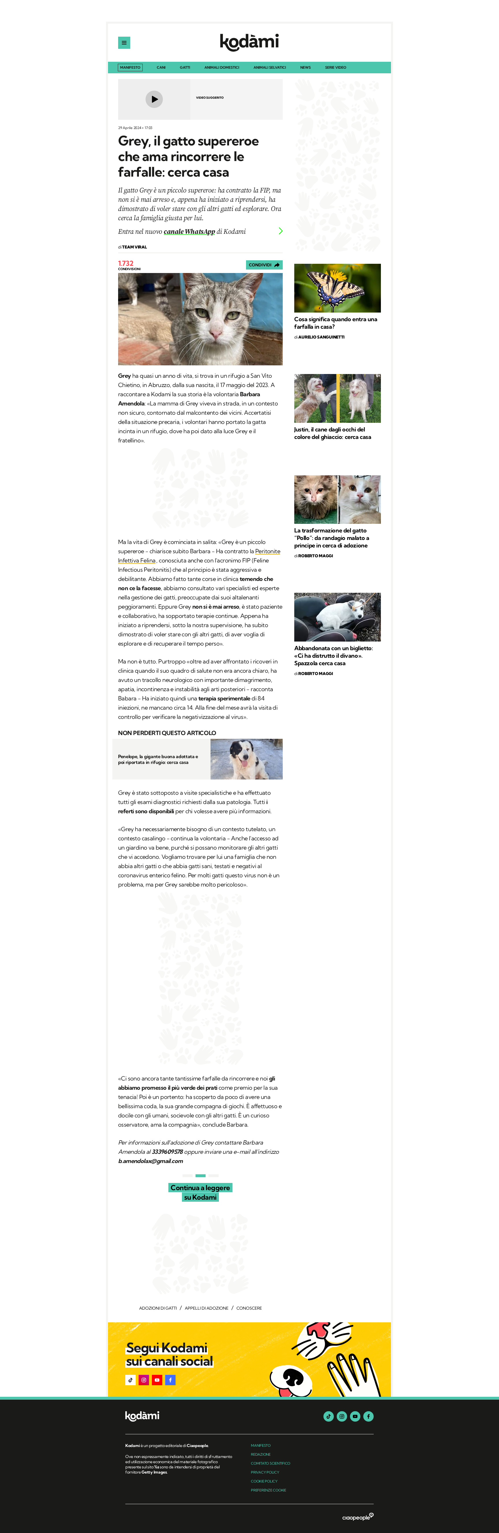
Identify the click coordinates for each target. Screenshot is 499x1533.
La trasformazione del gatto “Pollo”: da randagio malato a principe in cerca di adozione (331, 538)
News (305, 68)
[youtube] (355, 1416)
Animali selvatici (270, 68)
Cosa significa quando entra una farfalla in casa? (335, 322)
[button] (130, 1380)
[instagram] (342, 1416)
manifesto (261, 1445)
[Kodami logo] (249, 43)
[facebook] (368, 1416)
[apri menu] (124, 43)
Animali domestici (221, 68)
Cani (161, 68)
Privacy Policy (265, 1472)
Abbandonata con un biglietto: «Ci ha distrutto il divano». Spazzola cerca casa (333, 655)
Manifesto (130, 67)
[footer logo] (179, 1416)
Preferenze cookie (268, 1490)
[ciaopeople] (358, 1517)
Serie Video (335, 68)
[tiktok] (328, 1416)
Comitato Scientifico (270, 1463)
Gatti (185, 68)
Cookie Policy (264, 1481)
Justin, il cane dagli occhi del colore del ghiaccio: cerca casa (332, 433)
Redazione (261, 1454)
